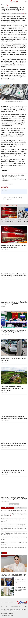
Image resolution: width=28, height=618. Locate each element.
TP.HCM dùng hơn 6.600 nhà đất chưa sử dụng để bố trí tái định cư (20, 589)
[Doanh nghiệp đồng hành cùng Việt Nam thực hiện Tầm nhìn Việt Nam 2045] (14, 405)
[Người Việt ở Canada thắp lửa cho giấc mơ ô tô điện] (14, 347)
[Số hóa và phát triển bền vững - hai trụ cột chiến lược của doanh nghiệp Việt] (14, 432)
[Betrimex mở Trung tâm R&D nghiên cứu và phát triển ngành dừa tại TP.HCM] (14, 486)
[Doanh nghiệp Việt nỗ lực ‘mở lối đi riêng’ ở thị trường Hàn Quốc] (14, 459)
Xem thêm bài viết (14, 504)
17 (10, 515)
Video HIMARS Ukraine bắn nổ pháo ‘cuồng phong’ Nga (13, 547)
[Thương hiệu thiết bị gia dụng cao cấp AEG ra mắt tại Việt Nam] (9, 212)
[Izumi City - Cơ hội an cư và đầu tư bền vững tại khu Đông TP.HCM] (14, 291)
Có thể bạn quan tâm (9, 205)
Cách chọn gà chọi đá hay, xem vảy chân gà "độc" (12, 525)
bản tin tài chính (9, 184)
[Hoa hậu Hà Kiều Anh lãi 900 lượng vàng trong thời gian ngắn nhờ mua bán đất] (14, 563)
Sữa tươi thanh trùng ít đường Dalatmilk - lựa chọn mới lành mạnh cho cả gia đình (12, 388)
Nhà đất (3, 306)
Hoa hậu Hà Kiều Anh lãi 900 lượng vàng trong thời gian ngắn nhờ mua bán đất (13, 574)
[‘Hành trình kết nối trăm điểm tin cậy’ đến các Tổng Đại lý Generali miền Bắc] (14, 263)
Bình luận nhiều (20, 507)
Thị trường (5, 5)
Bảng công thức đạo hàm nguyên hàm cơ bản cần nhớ (13, 510)
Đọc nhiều (7, 507)
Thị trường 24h (5, 249)
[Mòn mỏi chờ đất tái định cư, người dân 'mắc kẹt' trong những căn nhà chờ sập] (7, 581)
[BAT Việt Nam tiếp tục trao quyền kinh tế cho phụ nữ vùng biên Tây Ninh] (14, 319)
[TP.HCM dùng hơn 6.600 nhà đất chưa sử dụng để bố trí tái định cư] (7, 591)
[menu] (1, 1)
